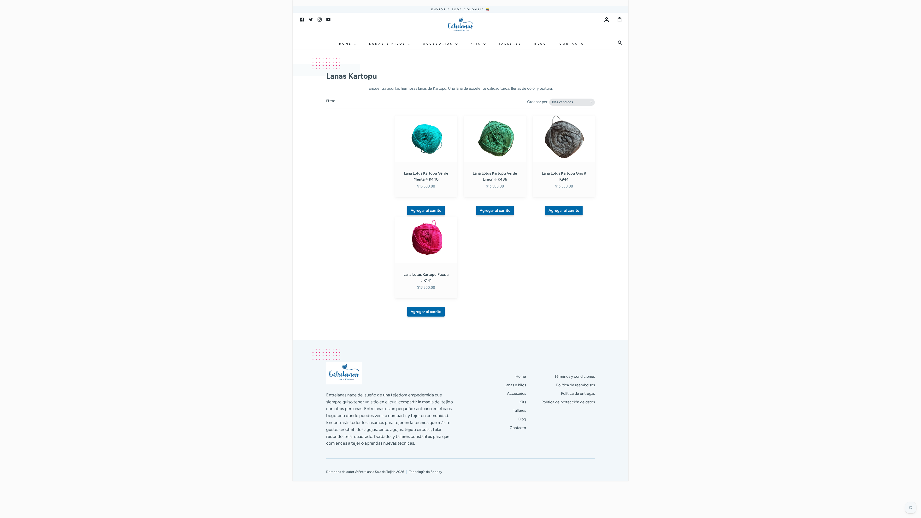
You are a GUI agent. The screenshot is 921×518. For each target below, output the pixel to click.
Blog (540, 43)
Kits (477, 43)
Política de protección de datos (568, 402)
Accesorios (439, 43)
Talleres (510, 43)
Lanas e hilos (388, 43)
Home (346, 43)
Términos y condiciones (575, 376)
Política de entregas (578, 393)
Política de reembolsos (575, 385)
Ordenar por (537, 102)
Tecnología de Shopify (425, 472)
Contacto (572, 43)
